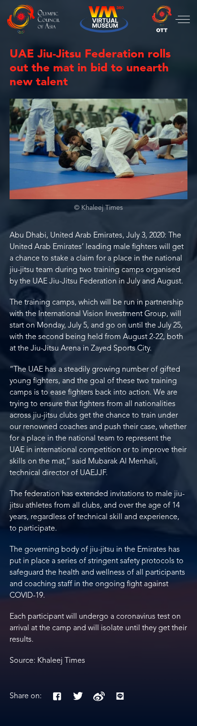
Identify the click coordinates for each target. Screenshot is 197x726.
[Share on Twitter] (78, 696)
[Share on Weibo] (99, 696)
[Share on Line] (120, 696)
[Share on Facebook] (57, 696)
